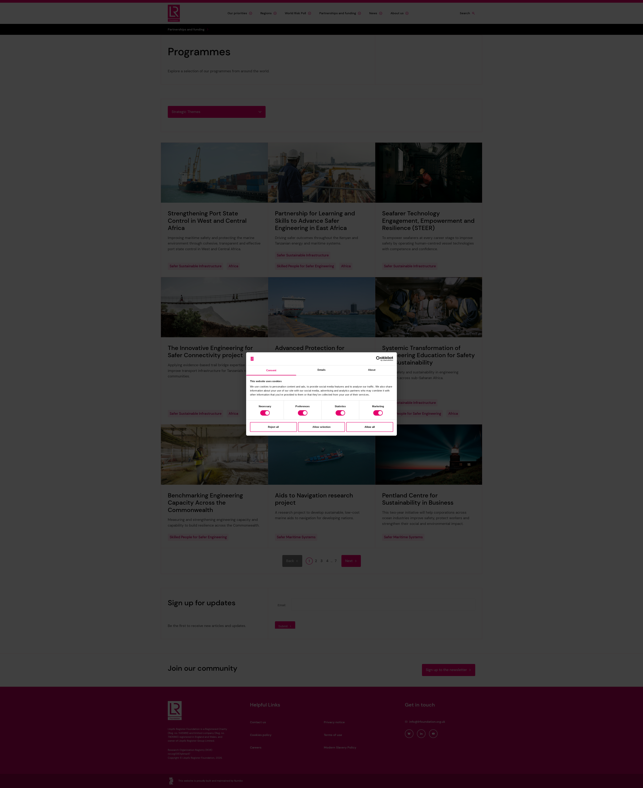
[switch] (302, 413)
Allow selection (321, 426)
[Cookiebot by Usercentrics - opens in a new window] (378, 358)
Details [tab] (321, 369)
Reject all (273, 426)
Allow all (370, 426)
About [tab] (371, 369)
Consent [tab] (271, 370)
